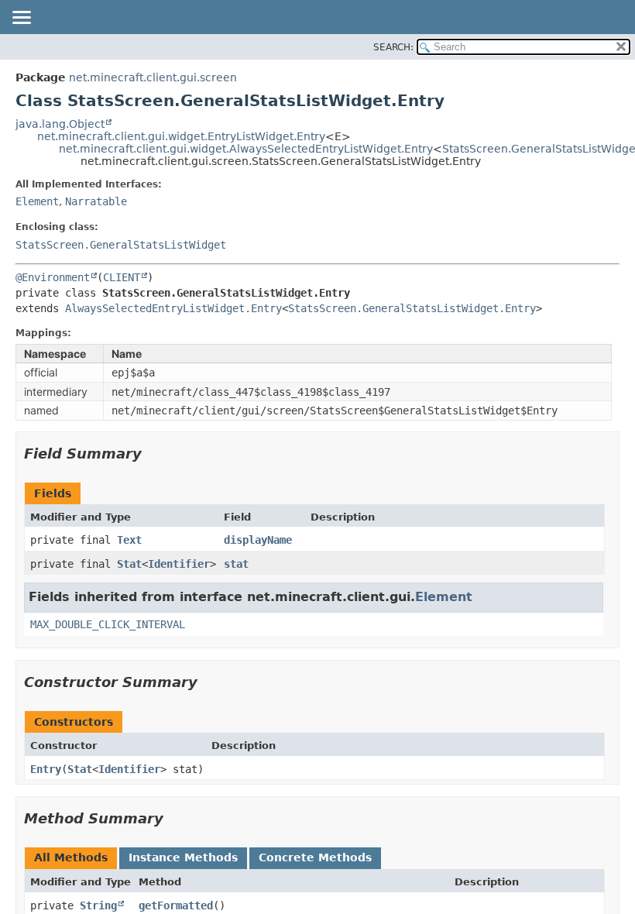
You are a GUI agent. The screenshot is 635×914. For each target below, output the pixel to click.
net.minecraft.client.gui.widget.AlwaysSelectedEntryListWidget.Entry (246, 149)
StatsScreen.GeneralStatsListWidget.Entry (412, 308)
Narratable (96, 201)
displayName (258, 540)
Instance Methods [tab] (183, 857)
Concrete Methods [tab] (315, 857)
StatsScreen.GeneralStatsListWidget (120, 245)
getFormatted (176, 905)
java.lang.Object (60, 124)
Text (129, 540)
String (98, 905)
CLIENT (121, 277)
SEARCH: (393, 47)
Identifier (179, 564)
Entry (45, 769)
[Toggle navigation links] (21, 18)
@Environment (52, 277)
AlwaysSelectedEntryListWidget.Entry (173, 308)
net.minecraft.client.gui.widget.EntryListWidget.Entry (181, 136)
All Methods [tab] (71, 857)
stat (236, 564)
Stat (129, 564)
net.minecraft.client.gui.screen (153, 77)
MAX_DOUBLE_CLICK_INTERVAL (107, 624)
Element (37, 201)
